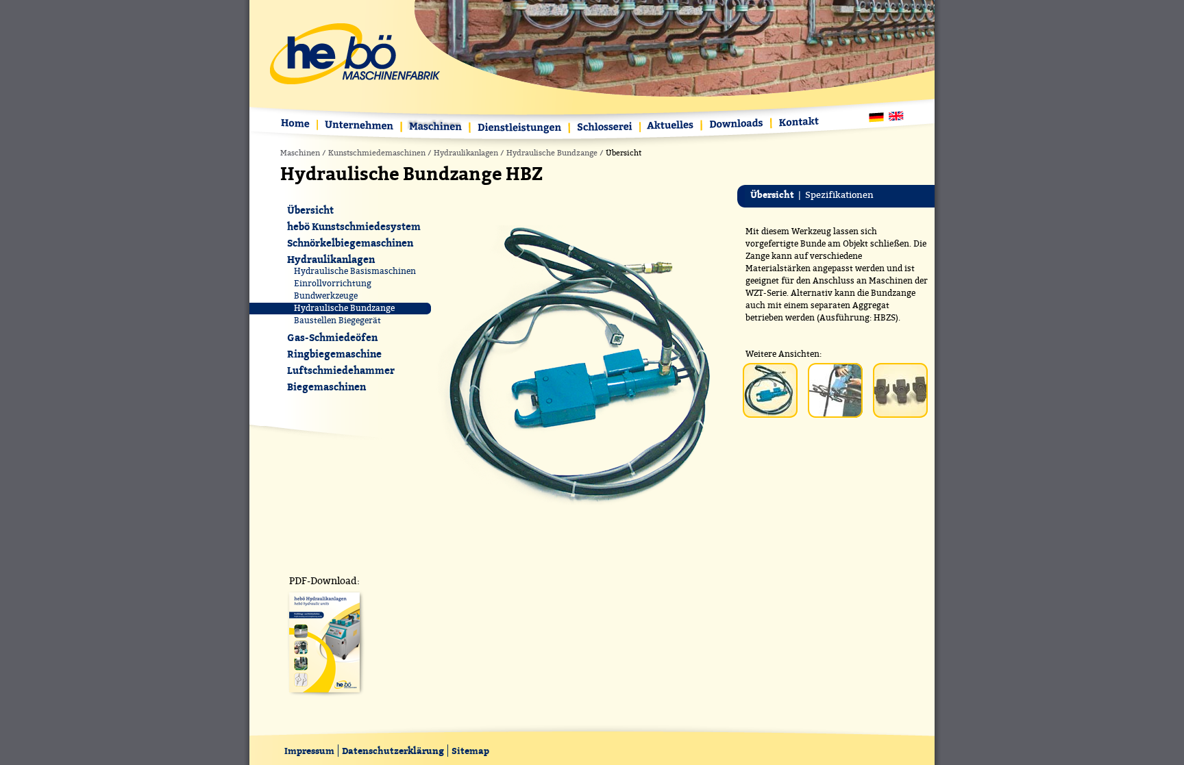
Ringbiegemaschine (334, 354)
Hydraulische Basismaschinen (355, 271)
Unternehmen (360, 126)
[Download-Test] (325, 696)
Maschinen (436, 127)
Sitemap (470, 750)
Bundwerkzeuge (326, 296)
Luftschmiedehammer (341, 370)
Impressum (309, 750)
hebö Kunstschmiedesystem (354, 226)
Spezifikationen (839, 195)
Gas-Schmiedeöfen (332, 337)
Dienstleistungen (520, 128)
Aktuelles (671, 126)
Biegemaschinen (326, 386)
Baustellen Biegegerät (337, 320)
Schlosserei (605, 128)
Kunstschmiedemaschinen (377, 153)
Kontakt (796, 122)
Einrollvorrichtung (332, 283)
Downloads (737, 124)
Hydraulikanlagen (466, 153)
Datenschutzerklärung (393, 750)
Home (298, 125)
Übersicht (310, 210)
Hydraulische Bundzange (551, 153)
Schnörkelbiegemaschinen (350, 243)
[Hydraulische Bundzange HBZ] (581, 508)
